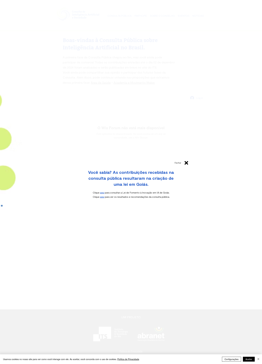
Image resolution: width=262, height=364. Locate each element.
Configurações (231, 359)
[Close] (258, 359)
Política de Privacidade (128, 359)
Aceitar (248, 359)
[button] (178, 163)
